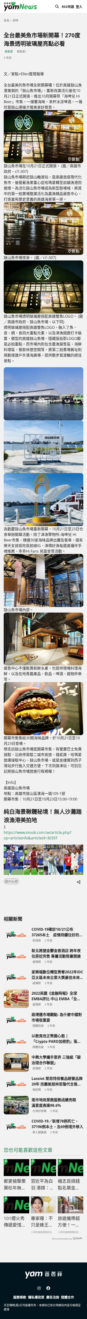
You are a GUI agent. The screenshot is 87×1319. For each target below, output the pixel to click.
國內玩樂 (11, 881)
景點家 (9, 52)
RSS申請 (68, 6)
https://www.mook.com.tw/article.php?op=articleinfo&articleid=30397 (37, 835)
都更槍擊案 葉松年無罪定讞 (15, 1184)
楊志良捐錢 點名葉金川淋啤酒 (69, 1184)
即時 (15, 20)
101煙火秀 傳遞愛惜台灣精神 (15, 1221)
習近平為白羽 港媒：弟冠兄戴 (42, 1184)
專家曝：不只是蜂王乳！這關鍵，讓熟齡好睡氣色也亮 (42, 1221)
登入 (79, 6)
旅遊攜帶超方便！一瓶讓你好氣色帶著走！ (69, 1221)
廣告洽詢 (52, 1297)
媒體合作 (67, 1297)
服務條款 (19, 1297)
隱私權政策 (36, 1297)
